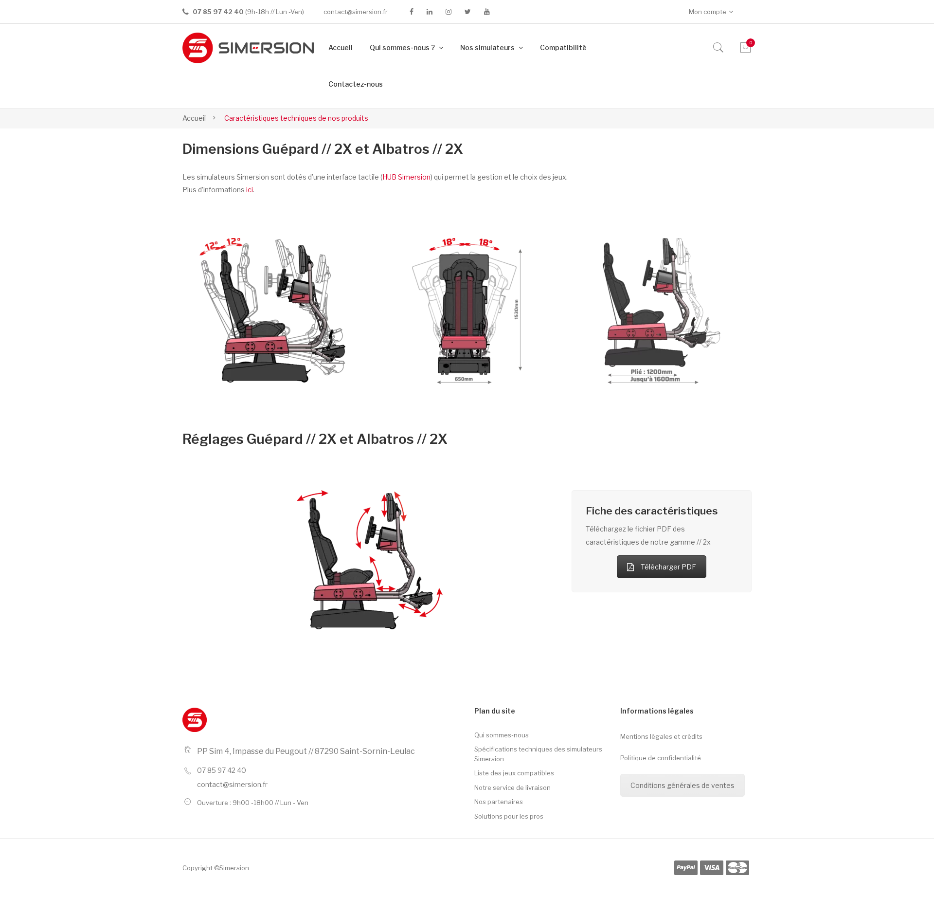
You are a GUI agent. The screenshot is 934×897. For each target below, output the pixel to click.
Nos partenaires (498, 801)
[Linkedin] (429, 11)
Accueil (194, 118)
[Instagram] (448, 11)
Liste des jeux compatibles (514, 773)
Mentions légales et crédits (661, 736)
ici (249, 189)
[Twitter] (467, 11)
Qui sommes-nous (501, 735)
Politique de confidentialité (660, 758)
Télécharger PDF (668, 567)
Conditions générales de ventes (682, 785)
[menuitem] (340, 48)
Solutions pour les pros (508, 816)
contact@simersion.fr (355, 12)
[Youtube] (487, 11)
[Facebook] (411, 11)
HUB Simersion (406, 177)
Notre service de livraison (512, 787)
